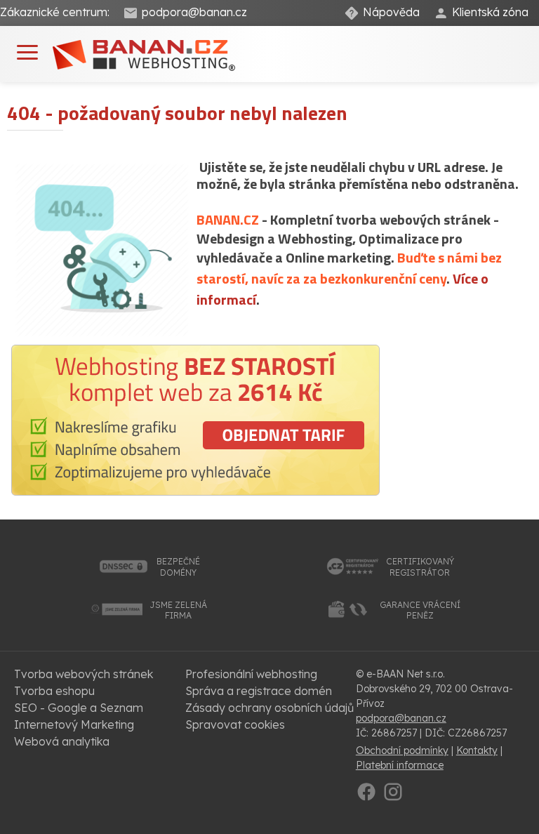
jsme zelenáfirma (178, 610)
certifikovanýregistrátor (420, 567)
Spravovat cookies (235, 724)
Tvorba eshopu (54, 691)
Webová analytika (61, 741)
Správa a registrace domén (258, 691)
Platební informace (400, 765)
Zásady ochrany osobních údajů (269, 708)
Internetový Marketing (74, 724)
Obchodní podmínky (402, 750)
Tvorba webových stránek (83, 674)
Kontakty (477, 750)
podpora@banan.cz (194, 12)
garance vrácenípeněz (420, 610)
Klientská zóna (490, 12)
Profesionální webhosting (251, 674)
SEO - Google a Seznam (78, 708)
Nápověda (391, 12)
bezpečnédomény (178, 567)
